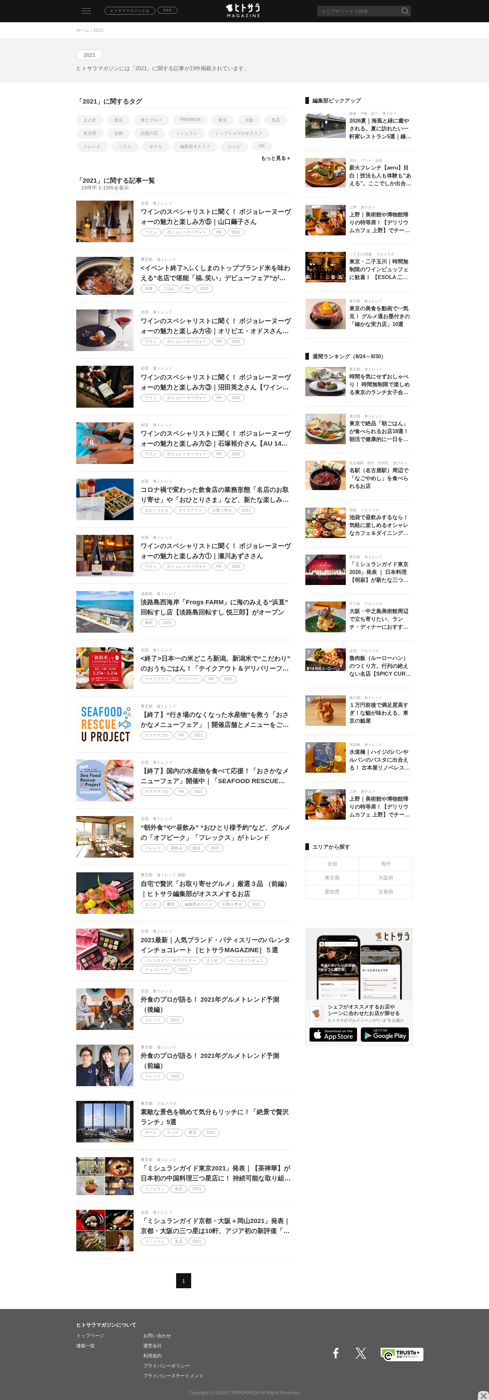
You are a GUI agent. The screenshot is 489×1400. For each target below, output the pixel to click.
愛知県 (332, 892)
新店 (118, 120)
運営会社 (152, 1345)
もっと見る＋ (276, 158)
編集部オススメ (195, 146)
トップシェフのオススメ (238, 133)
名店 (275, 120)
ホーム (82, 30)
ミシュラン (186, 133)
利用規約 (152, 1355)
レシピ (234, 146)
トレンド (92, 146)
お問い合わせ (157, 1335)
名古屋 (89, 133)
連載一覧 (85, 1345)
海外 (386, 864)
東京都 (332, 878)
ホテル (155, 146)
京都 (118, 133)
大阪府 (385, 878)
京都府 (385, 892)
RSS (167, 10)
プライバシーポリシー (166, 1365)
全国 (332, 864)
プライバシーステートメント (173, 1376)
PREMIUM (190, 119)
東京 (222, 120)
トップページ (90, 1335)
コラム (124, 146)
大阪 (249, 120)
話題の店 (149, 133)
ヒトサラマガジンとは (130, 11)
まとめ (89, 120)
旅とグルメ (151, 120)
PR (262, 146)
